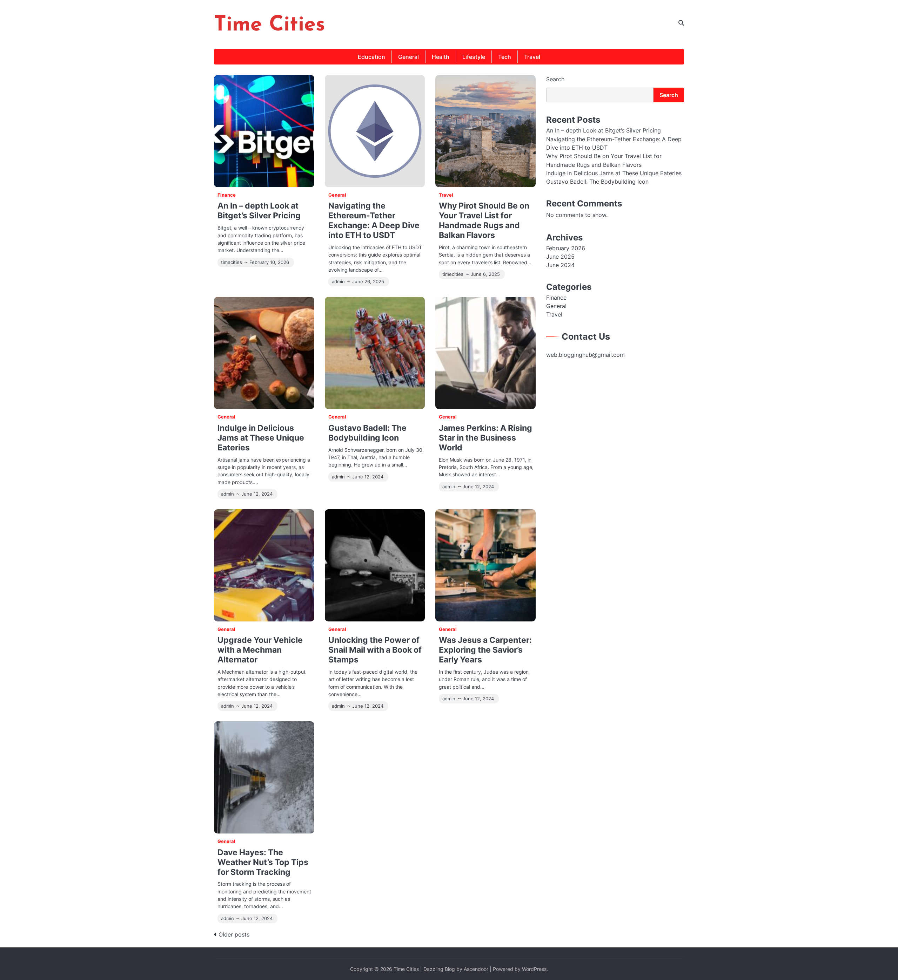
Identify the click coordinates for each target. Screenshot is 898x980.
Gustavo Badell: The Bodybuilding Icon (367, 433)
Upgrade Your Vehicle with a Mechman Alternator (260, 650)
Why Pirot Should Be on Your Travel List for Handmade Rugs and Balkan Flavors (484, 220)
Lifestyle (473, 56)
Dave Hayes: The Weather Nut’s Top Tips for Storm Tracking (262, 862)
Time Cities (269, 25)
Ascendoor (476, 969)
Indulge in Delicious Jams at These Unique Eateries (260, 437)
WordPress (534, 969)
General (408, 56)
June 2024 (560, 264)
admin (338, 281)
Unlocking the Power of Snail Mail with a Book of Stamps (375, 650)
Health (440, 56)
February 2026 (565, 248)
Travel (532, 56)
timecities (231, 262)
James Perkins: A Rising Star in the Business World (485, 437)
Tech (504, 56)
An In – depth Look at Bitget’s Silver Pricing (259, 210)
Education (371, 56)
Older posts (234, 934)
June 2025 (560, 256)
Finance (226, 195)
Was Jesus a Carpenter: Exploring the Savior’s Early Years (485, 650)
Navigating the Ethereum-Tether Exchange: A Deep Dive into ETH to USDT (374, 220)
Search (555, 79)
